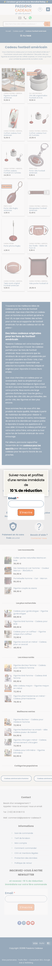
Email (13, 498)
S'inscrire (26, 512)
